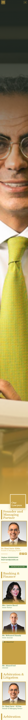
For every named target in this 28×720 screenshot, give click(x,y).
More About (18, 566)
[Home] (3, 2)
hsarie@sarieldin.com (11, 560)
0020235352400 (13, 557)
